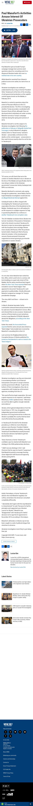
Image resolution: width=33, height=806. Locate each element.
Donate (28, 2)
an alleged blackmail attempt (11, 198)
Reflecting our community (9, 755)
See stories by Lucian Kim (18, 567)
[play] (2, 804)
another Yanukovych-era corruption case (14, 215)
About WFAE (6, 752)
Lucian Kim (10, 23)
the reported (14, 284)
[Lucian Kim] (5, 556)
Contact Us (6, 762)
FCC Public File (6, 769)
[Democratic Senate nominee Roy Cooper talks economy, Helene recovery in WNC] (7, 620)
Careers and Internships (9, 759)
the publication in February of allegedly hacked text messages (16, 128)
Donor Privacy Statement (9, 766)
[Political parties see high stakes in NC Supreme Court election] (7, 584)
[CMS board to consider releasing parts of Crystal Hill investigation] (7, 608)
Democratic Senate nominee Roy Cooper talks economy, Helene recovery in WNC (22, 619)
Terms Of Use (6, 776)
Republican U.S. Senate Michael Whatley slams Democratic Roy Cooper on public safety (21, 595)
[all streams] (31, 804)
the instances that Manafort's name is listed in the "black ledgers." (16, 339)
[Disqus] (16, 656)
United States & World (9, 541)
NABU (11, 400)
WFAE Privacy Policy (8, 773)
